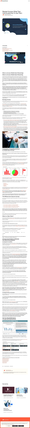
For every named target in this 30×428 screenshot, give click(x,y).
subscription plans (12, 218)
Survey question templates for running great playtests (11, 204)
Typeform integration (12, 310)
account (20, 340)
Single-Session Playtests (5, 358)
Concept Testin (4, 362)
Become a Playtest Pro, (6, 366)
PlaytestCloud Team (8, 14)
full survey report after (21, 162)
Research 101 (11, 366)
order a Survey (25, 339)
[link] (5, 419)
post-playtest (10, 106)
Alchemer (17, 281)
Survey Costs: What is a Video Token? (7, 50)
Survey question (6, 205)
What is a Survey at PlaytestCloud (7, 48)
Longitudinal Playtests (5, 361)
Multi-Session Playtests (5, 360)
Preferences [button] (13, 424)
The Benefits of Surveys (5, 49)
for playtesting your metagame (15, 206)
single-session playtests (12, 301)
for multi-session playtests (14, 205)
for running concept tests (14, 207)
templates (9, 205)
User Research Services (5, 359)
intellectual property (20, 267)
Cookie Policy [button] (24, 423)
